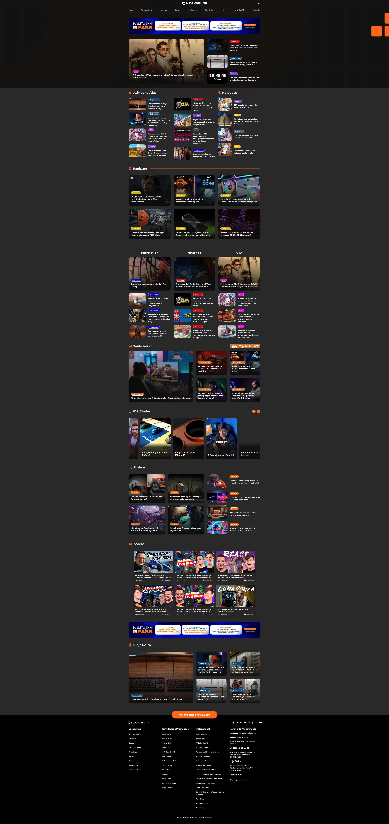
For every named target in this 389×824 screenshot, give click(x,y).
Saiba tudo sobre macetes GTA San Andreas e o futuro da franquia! (246, 121)
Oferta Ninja (167, 743)
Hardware (163, 10)
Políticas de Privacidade (205, 761)
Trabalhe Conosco (202, 803)
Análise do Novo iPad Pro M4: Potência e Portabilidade (243, 529)
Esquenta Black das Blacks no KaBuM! (142, 454)
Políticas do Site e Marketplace (207, 752)
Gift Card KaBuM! (168, 752)
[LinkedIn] (237, 722)
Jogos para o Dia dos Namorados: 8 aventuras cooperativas (204, 122)
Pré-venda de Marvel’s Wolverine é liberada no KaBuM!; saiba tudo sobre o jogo (159, 318)
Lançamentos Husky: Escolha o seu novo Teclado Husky (157, 106)
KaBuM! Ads (200, 738)
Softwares (239, 131)
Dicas (237, 115)
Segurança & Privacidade (205, 783)
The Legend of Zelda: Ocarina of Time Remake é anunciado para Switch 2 (244, 48)
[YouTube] (245, 722)
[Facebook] (233, 722)
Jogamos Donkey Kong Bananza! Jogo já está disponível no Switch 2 (244, 483)
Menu (131, 10)
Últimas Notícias (135, 734)
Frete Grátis (166, 778)
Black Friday (167, 756)
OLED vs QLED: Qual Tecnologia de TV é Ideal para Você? (245, 498)
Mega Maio (166, 770)
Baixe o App (166, 734)
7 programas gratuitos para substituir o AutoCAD (246, 136)
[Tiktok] (253, 722)
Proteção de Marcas (203, 765)
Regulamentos (167, 787)
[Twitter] (241, 722)
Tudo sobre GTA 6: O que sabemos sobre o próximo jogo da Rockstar (248, 318)
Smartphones (192, 10)
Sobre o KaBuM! (202, 734)
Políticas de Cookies (203, 756)
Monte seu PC (134, 770)
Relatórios (200, 799)
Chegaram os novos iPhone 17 (207, 454)
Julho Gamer (167, 765)
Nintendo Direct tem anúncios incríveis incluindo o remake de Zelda (203, 106)
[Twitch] (249, 722)
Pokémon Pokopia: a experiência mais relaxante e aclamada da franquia (204, 334)
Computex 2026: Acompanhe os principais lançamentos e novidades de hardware (203, 138)
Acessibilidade (201, 808)
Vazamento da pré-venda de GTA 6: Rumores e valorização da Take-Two (248, 334)
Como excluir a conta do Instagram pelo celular (244, 151)
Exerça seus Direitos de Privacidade (209, 778)
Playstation (198, 150)
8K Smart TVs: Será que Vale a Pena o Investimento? (243, 514)
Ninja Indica (256, 10)
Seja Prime (166, 747)
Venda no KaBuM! (202, 747)
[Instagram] (256, 722)
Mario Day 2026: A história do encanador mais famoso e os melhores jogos (203, 318)
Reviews (223, 10)
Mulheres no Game (169, 783)
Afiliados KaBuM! (202, 743)
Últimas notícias (146, 10)
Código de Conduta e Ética (206, 770)
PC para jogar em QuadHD (243, 455)
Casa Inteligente (135, 747)
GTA (151, 130)
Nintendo (234, 41)
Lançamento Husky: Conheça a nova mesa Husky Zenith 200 (243, 63)
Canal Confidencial (203, 787)
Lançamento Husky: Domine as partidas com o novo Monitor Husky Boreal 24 (159, 121)
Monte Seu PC (239, 10)
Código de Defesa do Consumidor (208, 774)
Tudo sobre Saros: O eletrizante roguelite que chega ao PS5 (157, 333)
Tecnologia (209, 10)
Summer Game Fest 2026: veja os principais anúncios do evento (244, 79)
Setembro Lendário (169, 761)
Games (177, 10)
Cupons (165, 774)
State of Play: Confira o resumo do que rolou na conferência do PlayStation (158, 302)
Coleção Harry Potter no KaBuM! (177, 454)
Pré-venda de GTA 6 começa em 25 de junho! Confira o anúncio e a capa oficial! (158, 137)
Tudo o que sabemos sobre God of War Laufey (204, 155)
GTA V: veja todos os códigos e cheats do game (246, 106)
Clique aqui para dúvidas (239, 780)
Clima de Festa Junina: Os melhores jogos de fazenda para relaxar (158, 153)
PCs (195, 130)
